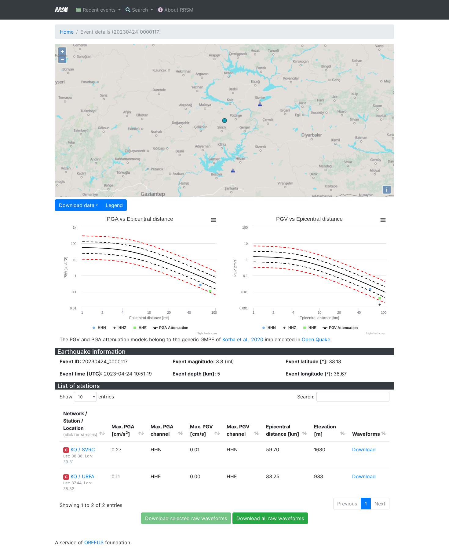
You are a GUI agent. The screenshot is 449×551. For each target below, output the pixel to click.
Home (67, 32)
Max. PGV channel (238, 430)
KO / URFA (82, 476)
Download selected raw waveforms (186, 518)
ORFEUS (94, 542)
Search (139, 10)
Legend (114, 205)
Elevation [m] (325, 430)
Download (364, 449)
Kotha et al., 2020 (242, 339)
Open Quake (316, 339)
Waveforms (366, 434)
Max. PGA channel (162, 430)
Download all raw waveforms (270, 518)
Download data (76, 205)
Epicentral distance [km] (282, 430)
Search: (305, 397)
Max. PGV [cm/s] (201, 430)
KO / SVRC (83, 449)
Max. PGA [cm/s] (122, 430)
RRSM (61, 9)
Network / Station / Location (80, 423)
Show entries (87, 397)
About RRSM (178, 10)
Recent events (99, 10)
